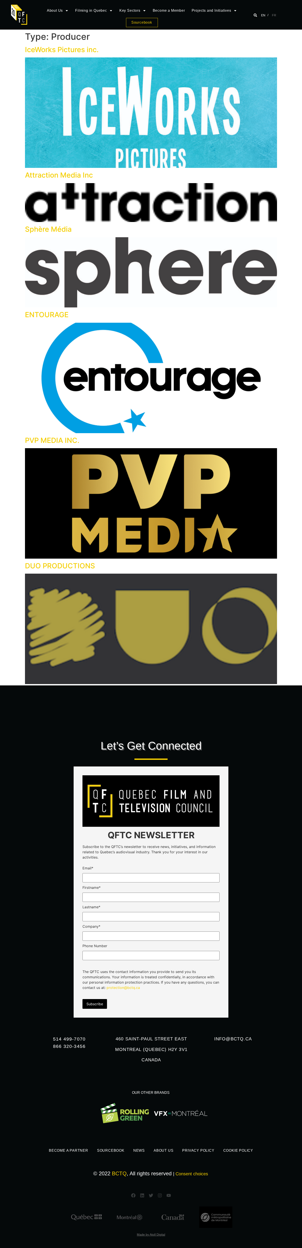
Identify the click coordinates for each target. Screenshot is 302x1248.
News (139, 1150)
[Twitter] (151, 1195)
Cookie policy (238, 1150)
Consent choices (192, 1173)
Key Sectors (129, 10)
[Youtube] (168, 1195)
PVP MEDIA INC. (52, 440)
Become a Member (169, 10)
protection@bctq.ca (123, 987)
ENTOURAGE (47, 314)
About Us (55, 10)
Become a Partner (68, 1150)
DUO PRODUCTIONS (60, 565)
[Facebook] (133, 1195)
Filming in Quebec (91, 10)
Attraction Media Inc (59, 175)
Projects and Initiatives (211, 10)
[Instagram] (159, 1195)
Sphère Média (48, 229)
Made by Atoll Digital (151, 1234)
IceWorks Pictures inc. (62, 49)
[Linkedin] (142, 1195)
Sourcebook (110, 1150)
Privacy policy (198, 1150)
